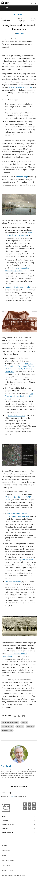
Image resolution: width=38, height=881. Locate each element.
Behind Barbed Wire (16, 415)
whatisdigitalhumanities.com (20, 87)
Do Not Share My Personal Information (14, 875)
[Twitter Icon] (15, 717)
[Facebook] (25, 804)
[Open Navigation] (35, 2)
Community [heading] (5, 820)
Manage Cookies (7, 870)
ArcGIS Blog (6, 8)
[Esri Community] (25, 808)
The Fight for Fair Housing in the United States (19, 396)
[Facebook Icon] (19, 717)
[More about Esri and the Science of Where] (6, 808)
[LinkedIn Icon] (23, 717)
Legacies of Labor (26, 560)
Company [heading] (5, 828)
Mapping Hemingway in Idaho (18, 287)
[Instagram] (29, 808)
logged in (12, 796)
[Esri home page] (5, 2)
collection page (21, 177)
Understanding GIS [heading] (8, 824)
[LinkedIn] (34, 804)
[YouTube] (34, 808)
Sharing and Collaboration (5, 20)
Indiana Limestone (13, 582)
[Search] (31, 2)
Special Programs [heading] (7, 832)
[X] (29, 804)
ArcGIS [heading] (4, 816)
